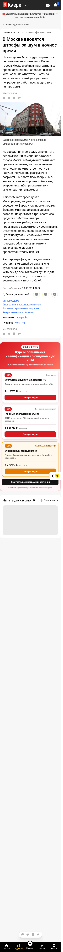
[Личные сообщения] (47, 5)
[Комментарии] (4, 98)
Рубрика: (8, 322)
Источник (9, 317)
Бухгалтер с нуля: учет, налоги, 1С (25, 379)
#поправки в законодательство (22, 304)
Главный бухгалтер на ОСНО (22, 413)
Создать (30, 948)
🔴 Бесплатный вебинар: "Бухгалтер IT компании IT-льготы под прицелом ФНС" (30, 15)
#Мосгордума (11, 300)
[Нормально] (45, 294)
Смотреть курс (30, 397)
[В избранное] (14, 98)
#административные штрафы (21, 308)
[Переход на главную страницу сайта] (12, 5)
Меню (42, 949)
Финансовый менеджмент (21, 450)
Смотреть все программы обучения (30, 482)
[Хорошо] (36, 294)
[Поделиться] (19, 98)
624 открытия (10, 329)
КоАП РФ (30, 32)
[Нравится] (9, 98)
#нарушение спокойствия (18, 312)
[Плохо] (54, 294)
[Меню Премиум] (25, 5)
